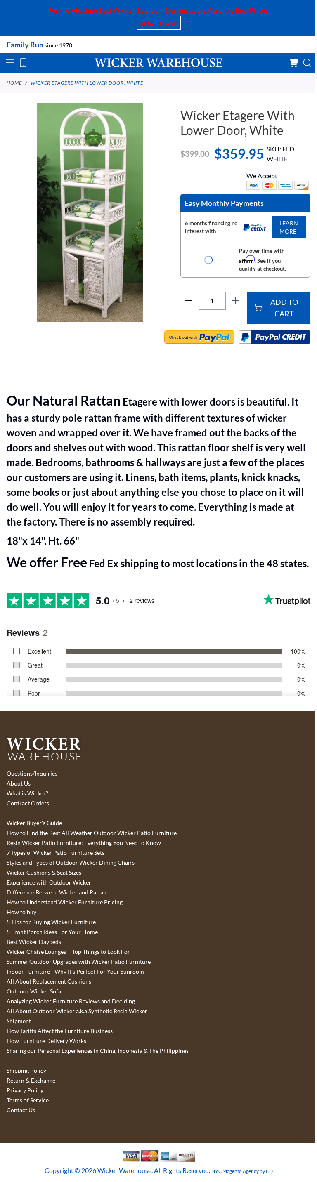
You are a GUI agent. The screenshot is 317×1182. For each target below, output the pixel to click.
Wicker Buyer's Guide (34, 823)
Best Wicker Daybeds (34, 942)
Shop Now (158, 22)
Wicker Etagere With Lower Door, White (87, 83)
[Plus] (236, 301)
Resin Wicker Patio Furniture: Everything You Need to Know (84, 843)
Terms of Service (28, 1100)
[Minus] (189, 301)
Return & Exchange (31, 1080)
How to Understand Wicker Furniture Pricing (65, 902)
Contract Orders (28, 803)
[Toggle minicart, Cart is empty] (293, 62)
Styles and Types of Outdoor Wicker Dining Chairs (71, 862)
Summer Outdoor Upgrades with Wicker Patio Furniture (79, 961)
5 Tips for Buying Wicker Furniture (51, 922)
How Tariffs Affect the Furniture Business (60, 1031)
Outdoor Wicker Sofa (34, 991)
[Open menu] (10, 62)
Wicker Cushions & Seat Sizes (44, 872)
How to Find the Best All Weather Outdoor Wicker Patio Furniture (92, 833)
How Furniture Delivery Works (46, 1041)
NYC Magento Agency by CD (242, 1171)
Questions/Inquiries (32, 773)
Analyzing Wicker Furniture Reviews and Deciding (71, 1001)
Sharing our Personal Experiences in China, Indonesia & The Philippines (98, 1051)
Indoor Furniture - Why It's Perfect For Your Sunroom (75, 971)
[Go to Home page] (158, 62)
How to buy (21, 912)
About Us (19, 783)
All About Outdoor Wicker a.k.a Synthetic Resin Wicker (77, 1011)
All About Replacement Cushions (49, 981)
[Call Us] (23, 62)
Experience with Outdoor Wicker (49, 882)
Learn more (288, 227)
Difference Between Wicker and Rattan (56, 892)
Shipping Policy (26, 1070)
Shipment (19, 1021)
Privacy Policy (25, 1090)
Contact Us (21, 1110)
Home (14, 83)
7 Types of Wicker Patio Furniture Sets (55, 852)
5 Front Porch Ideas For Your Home (52, 932)
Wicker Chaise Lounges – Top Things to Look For (68, 951)
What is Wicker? (27, 793)
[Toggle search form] (307, 62)
